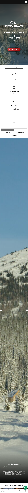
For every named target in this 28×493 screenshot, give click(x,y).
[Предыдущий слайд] (1, 310)
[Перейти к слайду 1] (12, 481)
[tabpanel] (14, 310)
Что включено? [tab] (20, 132)
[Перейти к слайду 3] (15, 481)
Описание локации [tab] (8, 129)
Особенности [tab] (14, 135)
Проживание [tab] (20, 129)
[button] (14, 49)
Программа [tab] (7, 132)
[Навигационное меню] (26, 2)
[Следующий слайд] (27, 310)
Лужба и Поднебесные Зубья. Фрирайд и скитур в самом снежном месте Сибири (14, 477)
